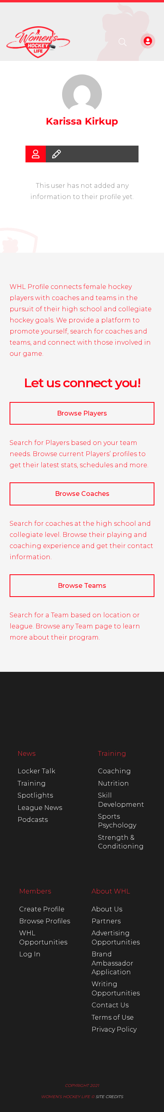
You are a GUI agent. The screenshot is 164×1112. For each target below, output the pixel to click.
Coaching (114, 771)
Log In (30, 954)
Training (32, 783)
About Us (107, 909)
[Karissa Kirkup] (82, 94)
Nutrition (113, 783)
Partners (106, 921)
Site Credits (109, 1096)
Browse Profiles (44, 921)
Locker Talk (36, 771)
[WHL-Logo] (38, 42)
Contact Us (110, 1005)
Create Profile (41, 909)
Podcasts (33, 819)
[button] (122, 42)
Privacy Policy (114, 1029)
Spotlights (35, 795)
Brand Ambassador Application (112, 963)
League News (40, 808)
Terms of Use (113, 1017)
